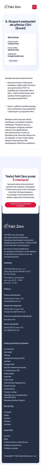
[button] (34, 7)
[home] (12, 7)
